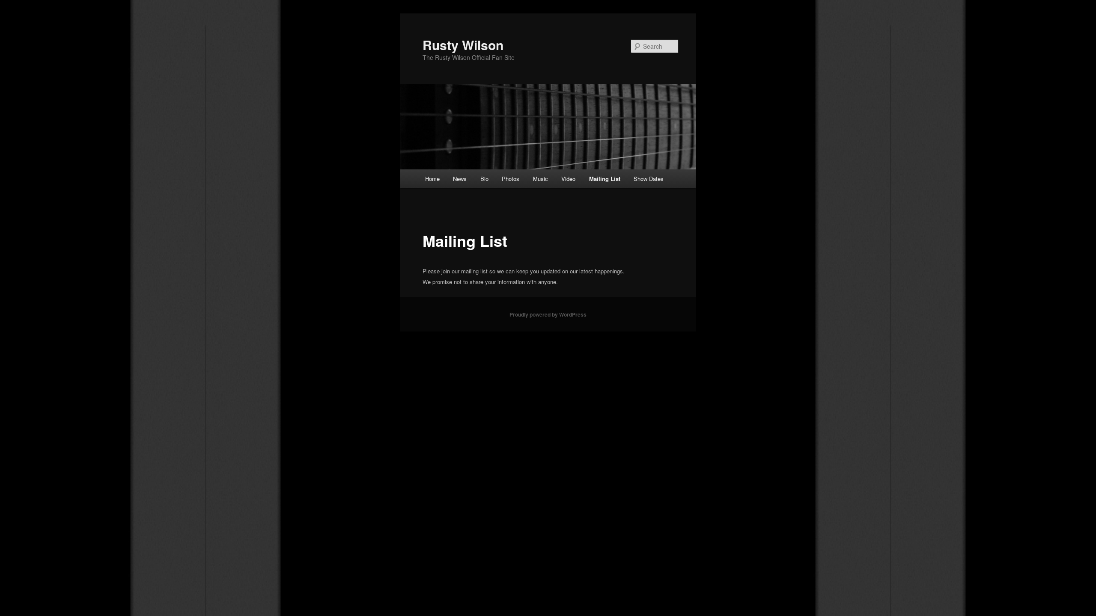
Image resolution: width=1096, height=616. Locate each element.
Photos (510, 179)
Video (568, 179)
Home (432, 179)
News (460, 179)
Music (540, 179)
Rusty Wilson (463, 45)
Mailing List (604, 179)
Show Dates (649, 179)
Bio (484, 179)
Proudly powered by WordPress (548, 314)
